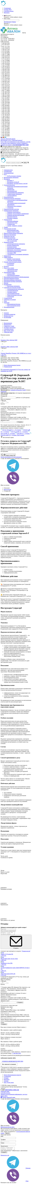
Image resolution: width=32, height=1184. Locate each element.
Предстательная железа (13, 305)
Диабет (6, 227)
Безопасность (7, 324)
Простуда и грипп (9, 268)
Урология (6, 302)
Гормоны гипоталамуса (13, 212)
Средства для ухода (12, 239)
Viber (26, 1181)
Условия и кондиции (10, 327)
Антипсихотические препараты (16, 244)
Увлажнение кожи (12, 222)
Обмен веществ (8, 257)
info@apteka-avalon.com (12, 1090)
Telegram (27, 1168)
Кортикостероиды (12, 216)
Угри (5, 301)
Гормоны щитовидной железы (15, 215)
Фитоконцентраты (9, 307)
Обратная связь (8, 332)
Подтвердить (7, 22)
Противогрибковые (12, 221)
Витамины (7, 179)
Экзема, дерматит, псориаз (14, 225)
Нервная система (8, 242)
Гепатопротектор (8, 197)
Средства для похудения (14, 260)
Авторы (6, 1081)
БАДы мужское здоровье (14, 176)
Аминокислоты (8, 170)
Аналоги (6, 313)
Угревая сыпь (11, 224)
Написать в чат (5, 1155)
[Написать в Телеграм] (13, 471)
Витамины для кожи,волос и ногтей (17, 183)
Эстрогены (10, 207)
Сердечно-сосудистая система (12, 287)
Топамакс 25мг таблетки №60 (9, 340)
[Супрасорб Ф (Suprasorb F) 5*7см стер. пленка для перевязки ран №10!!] (16, 371)
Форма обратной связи (8, 1097)
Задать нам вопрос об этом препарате (11, 457)
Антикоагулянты (12, 292)
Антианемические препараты (15, 289)
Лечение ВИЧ (11, 274)
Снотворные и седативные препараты (18, 254)
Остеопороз (10, 265)
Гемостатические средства (14, 295)
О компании (7, 8)
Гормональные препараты (11, 210)
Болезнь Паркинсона (13, 245)
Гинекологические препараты (12, 198)
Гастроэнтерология (9, 185)
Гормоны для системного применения (18, 213)
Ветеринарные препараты (11, 177)
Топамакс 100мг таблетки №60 (9, 346)
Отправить (20, 422)
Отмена (14, 22)
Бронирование (8, 323)
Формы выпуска (8, 316)
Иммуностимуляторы (10, 234)
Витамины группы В (13, 182)
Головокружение (12, 247)
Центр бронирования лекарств (12, 1075)
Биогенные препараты (13, 286)
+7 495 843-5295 (16, 1053)
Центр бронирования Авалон (12, 365)
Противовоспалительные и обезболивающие (16, 277)
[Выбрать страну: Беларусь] (3, 137)
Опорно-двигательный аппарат (12, 262)
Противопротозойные (13, 275)
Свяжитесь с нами (9, 326)
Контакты (6, 12)
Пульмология (7, 284)
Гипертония (10, 296)
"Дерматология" (25, 951)
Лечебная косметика (9, 237)
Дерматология (8, 219)
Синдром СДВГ (11, 253)
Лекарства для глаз (9, 236)
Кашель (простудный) (13, 231)
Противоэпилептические (14, 251)
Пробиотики (10, 189)
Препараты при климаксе (14, 206)
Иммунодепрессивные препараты (13, 233)
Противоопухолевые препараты (13, 281)
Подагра (6, 266)
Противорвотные (12, 191)
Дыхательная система (10, 228)
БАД (5, 174)
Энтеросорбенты (12, 195)
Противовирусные (9, 272)
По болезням (7, 317)
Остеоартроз (10, 263)
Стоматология (8, 298)
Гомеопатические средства (11, 209)
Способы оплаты (8, 11)
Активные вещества (9, 314)
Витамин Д (10, 180)
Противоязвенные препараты (15, 192)
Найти (25, 162)
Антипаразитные (9, 173)
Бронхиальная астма (13, 230)
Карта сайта (4, 1096)
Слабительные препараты (14, 194)
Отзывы (6, 1078)
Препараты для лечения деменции (16, 250)
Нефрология (7, 256)
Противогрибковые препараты (12, 280)
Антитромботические (13, 293)
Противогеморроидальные (11, 278)
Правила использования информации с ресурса (14, 1094)
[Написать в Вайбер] (13, 484)
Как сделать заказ (9, 330)
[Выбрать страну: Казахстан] (5, 137)
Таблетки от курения (10, 299)
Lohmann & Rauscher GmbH (18, 390)
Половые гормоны (12, 218)
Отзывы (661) (8, 9)
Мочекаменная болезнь (13, 304)
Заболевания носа (12, 271)
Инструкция (7, 489)
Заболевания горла (12, 269)
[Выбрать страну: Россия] (1, 137)
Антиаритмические (12, 290)
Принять (7, 1133)
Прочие (6, 283)
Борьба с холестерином (13, 259)
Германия (3, 391)
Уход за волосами (12, 240)
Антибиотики (8, 171)
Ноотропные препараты (14, 248)
